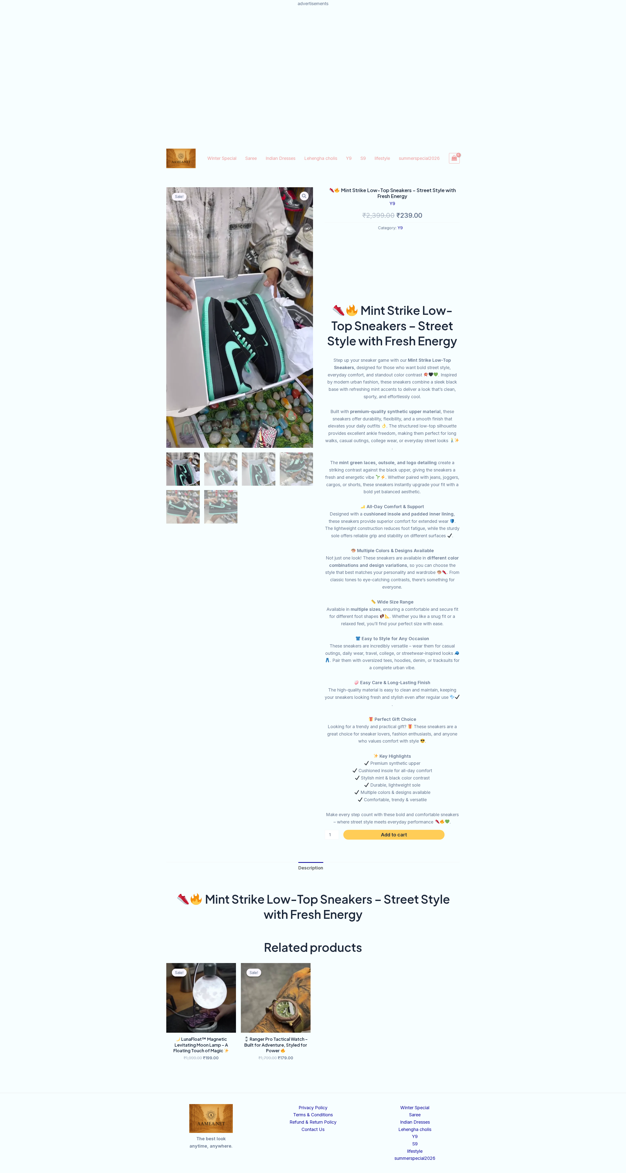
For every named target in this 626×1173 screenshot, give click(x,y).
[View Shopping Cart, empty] (454, 158)
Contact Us (313, 1129)
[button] (304, 196)
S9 (363, 158)
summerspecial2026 (419, 158)
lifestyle (382, 158)
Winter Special (221, 158)
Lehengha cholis (320, 158)
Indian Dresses (280, 158)
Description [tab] (310, 867)
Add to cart (394, 835)
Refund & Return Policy (313, 1122)
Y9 (349, 158)
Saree (251, 158)
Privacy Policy (313, 1107)
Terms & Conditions (313, 1114)
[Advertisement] (313, 41)
